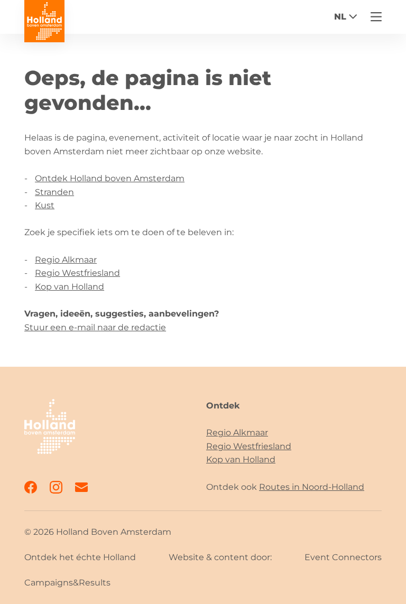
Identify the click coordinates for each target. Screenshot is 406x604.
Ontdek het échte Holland (80, 557)
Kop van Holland (69, 287)
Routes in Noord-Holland (311, 487)
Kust (44, 205)
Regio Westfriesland (77, 273)
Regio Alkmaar (66, 260)
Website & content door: (220, 557)
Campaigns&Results (67, 583)
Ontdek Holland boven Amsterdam (109, 178)
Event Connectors (343, 557)
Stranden (54, 192)
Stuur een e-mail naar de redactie (95, 327)
